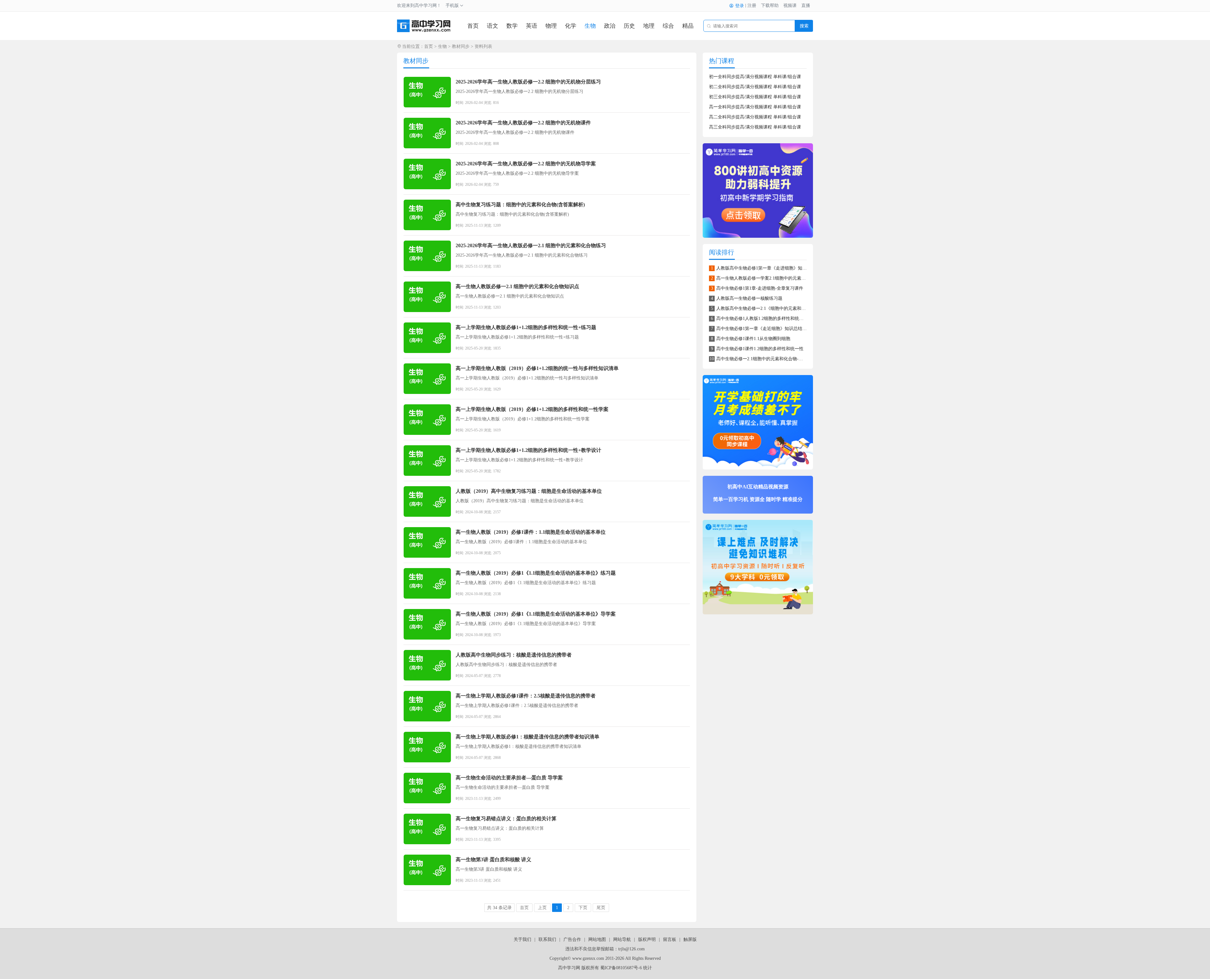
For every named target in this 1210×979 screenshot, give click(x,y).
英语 (531, 26)
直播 (805, 5)
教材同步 (461, 46)
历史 (629, 26)
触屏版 (690, 939)
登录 (739, 5)
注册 (751, 5)
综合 (668, 26)
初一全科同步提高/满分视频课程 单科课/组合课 (755, 76)
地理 (648, 26)
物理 (551, 26)
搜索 (804, 25)
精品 (688, 26)
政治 (609, 26)
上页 (542, 907)
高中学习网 (569, 967)
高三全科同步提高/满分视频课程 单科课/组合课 (755, 127)
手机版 (452, 5)
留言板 (669, 939)
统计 (647, 967)
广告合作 (572, 939)
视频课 (790, 5)
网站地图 (597, 939)
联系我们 (547, 939)
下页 (583, 907)
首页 (473, 26)
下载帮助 (770, 5)
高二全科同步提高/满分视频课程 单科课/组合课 (755, 117)
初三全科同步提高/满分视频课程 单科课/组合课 (755, 96)
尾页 (600, 907)
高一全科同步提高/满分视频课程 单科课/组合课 (755, 107)
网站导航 (622, 939)
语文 (492, 26)
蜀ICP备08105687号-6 (621, 967)
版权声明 (647, 939)
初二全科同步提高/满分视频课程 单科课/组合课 (755, 86)
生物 (590, 26)
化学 (570, 26)
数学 (512, 26)
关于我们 (522, 939)
